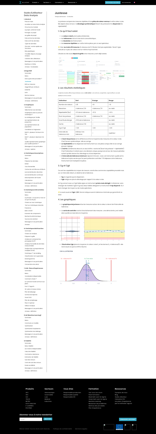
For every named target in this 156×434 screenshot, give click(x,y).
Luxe (46, 397)
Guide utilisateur (121, 397)
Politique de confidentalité (62, 429)
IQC (27, 397)
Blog (116, 395)
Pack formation (94, 395)
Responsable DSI (69, 397)
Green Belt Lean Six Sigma (98, 399)
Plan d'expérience (95, 408)
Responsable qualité (71, 395)
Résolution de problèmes (98, 404)
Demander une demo (127, 419)
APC (27, 392)
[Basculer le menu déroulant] (38, 2)
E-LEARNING (29, 406)
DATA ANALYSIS (31, 404)
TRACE (28, 399)
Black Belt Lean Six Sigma (97, 397)
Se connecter (126, 2)
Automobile (49, 395)
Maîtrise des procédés (97, 406)
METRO (28, 401)
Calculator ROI (120, 399)
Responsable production (72, 392)
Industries (48, 401)
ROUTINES (29, 408)
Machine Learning (95, 401)
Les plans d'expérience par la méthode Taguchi (123, 402)
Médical (47, 399)
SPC (27, 395)
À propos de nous (121, 392)
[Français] (134, 2)
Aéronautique (49, 392)
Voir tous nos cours (95, 392)
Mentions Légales (81, 429)
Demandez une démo (113, 2)
